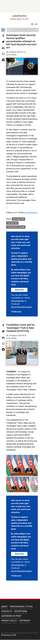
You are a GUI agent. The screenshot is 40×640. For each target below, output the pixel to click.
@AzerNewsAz (30, 212)
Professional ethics (21, 606)
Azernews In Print (11, 616)
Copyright (25, 620)
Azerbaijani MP (18, 219)
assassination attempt (16, 227)
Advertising (20, 611)
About (4, 606)
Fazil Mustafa (12, 223)
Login (35, 24)
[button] (3, 36)
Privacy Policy (9, 620)
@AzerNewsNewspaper (21, 307)
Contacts (6, 611)
